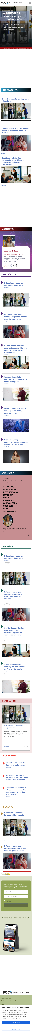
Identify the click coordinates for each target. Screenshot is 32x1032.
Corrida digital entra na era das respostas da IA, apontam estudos (15, 410)
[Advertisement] (16, 71)
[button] (1, 26)
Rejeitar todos (16, 1029)
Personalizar (16, 1026)
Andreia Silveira (13, 250)
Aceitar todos (16, 1022)
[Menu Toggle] (30, 2)
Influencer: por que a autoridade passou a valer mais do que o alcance (15, 131)
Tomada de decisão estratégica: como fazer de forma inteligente (15, 379)
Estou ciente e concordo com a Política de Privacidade (15, 901)
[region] (16, 1018)
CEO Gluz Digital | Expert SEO (11, 481)
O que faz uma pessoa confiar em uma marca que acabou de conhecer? (16, 442)
